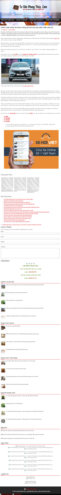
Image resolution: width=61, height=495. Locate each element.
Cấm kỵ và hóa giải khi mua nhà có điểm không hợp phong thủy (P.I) (24, 308)
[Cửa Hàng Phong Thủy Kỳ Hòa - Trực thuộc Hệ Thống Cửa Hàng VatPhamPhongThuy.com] (30, 460)
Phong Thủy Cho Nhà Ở (37, 20)
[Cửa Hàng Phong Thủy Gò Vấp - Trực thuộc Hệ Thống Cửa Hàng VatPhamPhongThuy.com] (30, 464)
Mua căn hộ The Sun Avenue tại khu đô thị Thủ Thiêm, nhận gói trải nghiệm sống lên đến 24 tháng (26, 212)
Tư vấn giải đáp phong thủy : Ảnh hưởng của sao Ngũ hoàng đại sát (25, 411)
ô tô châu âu (29, 224)
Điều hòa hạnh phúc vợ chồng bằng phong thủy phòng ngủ (22, 333)
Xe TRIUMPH (7, 118)
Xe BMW (6, 116)
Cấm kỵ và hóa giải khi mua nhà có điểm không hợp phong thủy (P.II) (25, 284)
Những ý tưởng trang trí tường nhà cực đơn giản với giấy (17, 218)
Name (2, 231)
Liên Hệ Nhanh (18, 14)
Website (2, 241)
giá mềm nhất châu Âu (28, 86)
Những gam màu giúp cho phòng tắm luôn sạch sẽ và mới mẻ (17, 438)
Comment (3, 246)
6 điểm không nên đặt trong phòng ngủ (17, 349)
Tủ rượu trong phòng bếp (13, 326)
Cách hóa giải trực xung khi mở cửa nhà (16, 292)
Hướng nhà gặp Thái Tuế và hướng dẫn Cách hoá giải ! (21, 316)
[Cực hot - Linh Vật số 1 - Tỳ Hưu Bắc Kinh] (30, 478)
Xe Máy (16, 54)
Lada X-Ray (56, 38)
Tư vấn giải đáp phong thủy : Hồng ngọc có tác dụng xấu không (23, 419)
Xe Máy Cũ (25, 54)
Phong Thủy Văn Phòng (52, 20)
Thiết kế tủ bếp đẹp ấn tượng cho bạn (12, 208)
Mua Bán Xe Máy (33, 54)
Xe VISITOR (7, 119)
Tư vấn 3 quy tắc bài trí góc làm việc (16, 368)
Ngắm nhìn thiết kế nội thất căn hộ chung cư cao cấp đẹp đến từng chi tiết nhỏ (22, 434)
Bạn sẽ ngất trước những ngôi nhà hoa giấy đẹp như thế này (18, 216)
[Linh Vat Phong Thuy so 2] (30, 483)
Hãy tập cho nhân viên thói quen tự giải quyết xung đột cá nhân (18, 210)
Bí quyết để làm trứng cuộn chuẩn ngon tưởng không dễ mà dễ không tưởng (21, 207)
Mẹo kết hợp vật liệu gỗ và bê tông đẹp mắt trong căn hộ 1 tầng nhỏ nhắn (21, 213)
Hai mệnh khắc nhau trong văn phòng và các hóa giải (20, 361)
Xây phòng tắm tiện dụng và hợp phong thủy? (14, 220)
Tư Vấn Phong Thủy (7, 14)
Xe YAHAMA (7, 121)
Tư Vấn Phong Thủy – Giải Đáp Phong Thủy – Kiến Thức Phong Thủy (33, 491)
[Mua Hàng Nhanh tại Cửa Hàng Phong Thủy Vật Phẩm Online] (30, 446)
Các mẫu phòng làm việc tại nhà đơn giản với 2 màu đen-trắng (18, 199)
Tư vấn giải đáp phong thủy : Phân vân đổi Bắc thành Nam (22, 395)
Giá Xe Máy (13, 113)
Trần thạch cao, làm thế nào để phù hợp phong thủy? (20, 341)
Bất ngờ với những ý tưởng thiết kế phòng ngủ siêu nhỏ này (17, 430)
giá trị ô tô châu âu (16, 224)
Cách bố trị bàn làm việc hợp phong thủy (13, 205)
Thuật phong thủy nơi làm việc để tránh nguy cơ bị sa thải (22, 376)
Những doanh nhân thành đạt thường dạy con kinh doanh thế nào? (19, 204)
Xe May (31, 113)
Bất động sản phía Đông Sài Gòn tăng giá (13, 200)
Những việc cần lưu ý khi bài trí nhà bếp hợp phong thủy (17, 202)
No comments (12, 29)
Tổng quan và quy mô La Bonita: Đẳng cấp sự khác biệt (17, 221)
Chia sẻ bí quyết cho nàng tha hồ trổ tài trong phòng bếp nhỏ (18, 215)
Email (2, 236)
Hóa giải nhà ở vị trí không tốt (14, 300)
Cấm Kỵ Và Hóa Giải (21, 20)
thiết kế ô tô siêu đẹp (36, 224)
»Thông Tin (4, 474)
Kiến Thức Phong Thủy (7, 20)
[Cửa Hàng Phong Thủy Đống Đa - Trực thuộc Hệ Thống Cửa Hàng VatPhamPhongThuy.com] (31, 469)
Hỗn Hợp (5, 29)
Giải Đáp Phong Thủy (7, 23)
